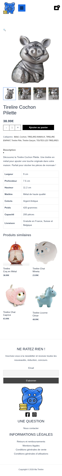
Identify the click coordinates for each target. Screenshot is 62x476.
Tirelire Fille (16, 140)
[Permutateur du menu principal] (21, 8)
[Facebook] (27, 414)
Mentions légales (31, 446)
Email (31, 368)
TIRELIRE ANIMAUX (36, 137)
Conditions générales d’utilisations (31, 454)
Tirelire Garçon (29, 140)
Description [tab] (9, 150)
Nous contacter (31, 428)
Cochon (23, 137)
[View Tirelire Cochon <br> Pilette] (9, 93)
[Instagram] (34, 414)
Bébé (16, 137)
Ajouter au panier (38, 127)
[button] (31, 30)
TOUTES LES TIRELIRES (47, 140)
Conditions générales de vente (31, 449)
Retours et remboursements (31, 441)
